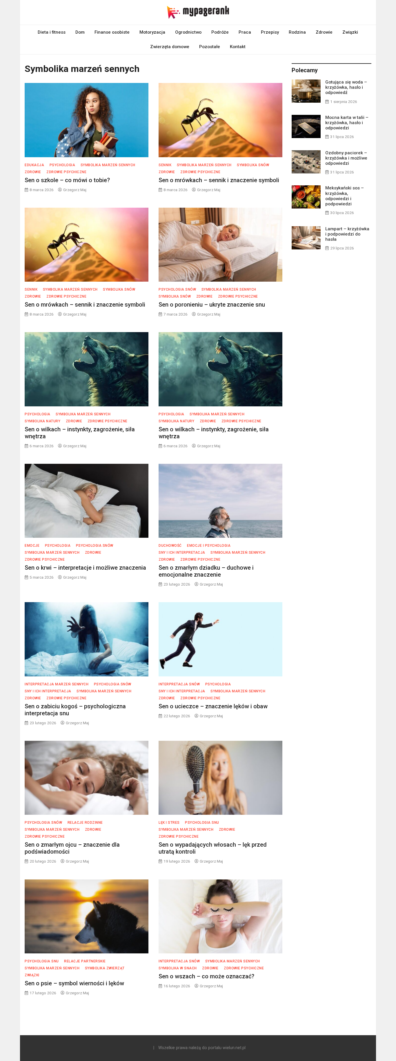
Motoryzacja (152, 32)
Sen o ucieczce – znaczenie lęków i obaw (213, 706)
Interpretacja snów (179, 684)
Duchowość (170, 546)
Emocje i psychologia (208, 546)
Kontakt (238, 46)
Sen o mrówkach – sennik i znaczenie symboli (219, 180)
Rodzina (297, 32)
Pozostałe (209, 46)
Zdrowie (324, 32)
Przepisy (270, 32)
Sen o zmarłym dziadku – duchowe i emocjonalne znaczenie (206, 571)
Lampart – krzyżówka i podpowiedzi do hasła (347, 234)
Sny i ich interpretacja (182, 553)
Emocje (32, 546)
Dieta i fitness (52, 32)
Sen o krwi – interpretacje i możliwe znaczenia (85, 567)
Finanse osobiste (112, 32)
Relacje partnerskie (85, 961)
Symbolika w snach (178, 968)
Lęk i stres (169, 823)
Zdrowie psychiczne (66, 172)
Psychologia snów (177, 289)
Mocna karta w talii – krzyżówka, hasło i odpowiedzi (346, 123)
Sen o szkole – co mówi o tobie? (67, 180)
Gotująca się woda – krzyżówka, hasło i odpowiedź (346, 87)
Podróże (220, 32)
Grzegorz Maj (74, 189)
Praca (245, 32)
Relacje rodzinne (85, 823)
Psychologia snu (202, 823)
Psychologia (62, 165)
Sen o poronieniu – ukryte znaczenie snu (212, 304)
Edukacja (34, 165)
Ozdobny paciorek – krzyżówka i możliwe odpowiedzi (346, 158)
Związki (350, 32)
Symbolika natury (42, 421)
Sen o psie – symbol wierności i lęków (74, 983)
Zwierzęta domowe (169, 46)
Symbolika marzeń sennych (108, 165)
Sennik (165, 165)
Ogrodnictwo (188, 32)
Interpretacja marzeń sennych (56, 684)
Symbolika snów (253, 165)
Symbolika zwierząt (105, 968)
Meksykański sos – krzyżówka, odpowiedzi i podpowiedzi (344, 196)
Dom (80, 32)
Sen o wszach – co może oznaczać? (206, 976)
